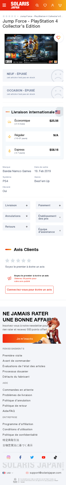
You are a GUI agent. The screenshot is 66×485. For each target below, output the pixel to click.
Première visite (12, 355)
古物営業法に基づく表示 (18, 445)
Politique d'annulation (16, 400)
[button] (9, 16)
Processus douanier (15, 371)
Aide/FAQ (9, 410)
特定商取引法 (11, 439)
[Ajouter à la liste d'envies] (58, 37)
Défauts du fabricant (16, 376)
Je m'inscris (25, 338)
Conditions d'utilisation (17, 429)
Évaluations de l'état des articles (24, 366)
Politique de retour (15, 405)
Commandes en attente (18, 389)
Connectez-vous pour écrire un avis (29, 289)
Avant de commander (16, 360)
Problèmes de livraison (17, 395)
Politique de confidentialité (20, 434)
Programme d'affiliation (18, 424)
